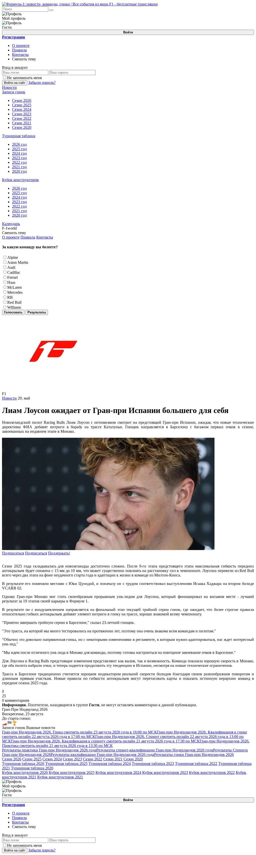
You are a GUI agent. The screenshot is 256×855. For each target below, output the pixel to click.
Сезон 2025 (32, 759)
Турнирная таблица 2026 (23, 763)
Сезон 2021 (112, 759)
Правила (19, 50)
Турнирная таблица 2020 (32, 768)
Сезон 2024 (52, 759)
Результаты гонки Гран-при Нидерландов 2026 (194, 754)
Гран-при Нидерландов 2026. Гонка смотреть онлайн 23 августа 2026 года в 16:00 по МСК (79, 732)
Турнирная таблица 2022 (196, 763)
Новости (9, 398)
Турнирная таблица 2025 (66, 763)
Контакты (20, 54)
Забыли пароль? (42, 82)
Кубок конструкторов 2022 (212, 772)
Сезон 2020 (133, 759)
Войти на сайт (14, 83)
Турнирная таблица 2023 (153, 763)
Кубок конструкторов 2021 (60, 777)
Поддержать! (59, 553)
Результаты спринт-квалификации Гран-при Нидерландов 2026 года (154, 750)
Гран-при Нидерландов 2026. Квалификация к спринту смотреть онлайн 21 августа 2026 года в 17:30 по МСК (105, 741)
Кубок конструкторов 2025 (71, 772)
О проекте (21, 45)
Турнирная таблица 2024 (109, 763)
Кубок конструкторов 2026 (25, 772)
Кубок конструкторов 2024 (118, 772)
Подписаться (13, 553)
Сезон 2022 (92, 759)
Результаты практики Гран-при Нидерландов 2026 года (49, 750)
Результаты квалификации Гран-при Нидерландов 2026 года (102, 754)
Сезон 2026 (11, 759)
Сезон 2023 (72, 759)
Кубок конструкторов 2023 (165, 772)
